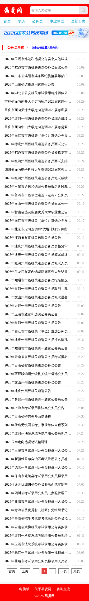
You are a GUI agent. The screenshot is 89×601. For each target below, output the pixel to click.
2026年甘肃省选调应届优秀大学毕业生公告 (36, 212)
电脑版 (24, 589)
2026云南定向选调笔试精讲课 (26, 442)
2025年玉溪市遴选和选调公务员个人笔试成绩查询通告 (44, 59)
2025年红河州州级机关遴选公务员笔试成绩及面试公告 (44, 178)
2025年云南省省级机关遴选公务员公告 (33, 365)
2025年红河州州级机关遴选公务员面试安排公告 (39, 161)
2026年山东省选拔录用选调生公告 (29, 84)
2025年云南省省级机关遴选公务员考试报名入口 (39, 357)
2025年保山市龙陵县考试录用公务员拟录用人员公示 (43, 476)
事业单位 (57, 21)
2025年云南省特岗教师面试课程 (28, 416)
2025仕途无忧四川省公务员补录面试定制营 (36, 484)
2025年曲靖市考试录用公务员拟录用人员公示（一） (43, 561)
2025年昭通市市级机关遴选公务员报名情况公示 (39, 280)
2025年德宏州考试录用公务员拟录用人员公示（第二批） (46, 467)
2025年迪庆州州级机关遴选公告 (28, 391)
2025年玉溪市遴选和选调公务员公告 (31, 314)
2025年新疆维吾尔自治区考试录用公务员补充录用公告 (44, 459)
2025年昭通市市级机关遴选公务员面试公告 (36, 67)
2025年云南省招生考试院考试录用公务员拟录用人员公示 (46, 518)
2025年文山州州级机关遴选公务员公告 (33, 382)
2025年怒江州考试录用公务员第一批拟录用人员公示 (43, 552)
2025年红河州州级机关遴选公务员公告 (33, 323)
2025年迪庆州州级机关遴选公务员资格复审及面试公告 (44, 246)
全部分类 (78, 21)
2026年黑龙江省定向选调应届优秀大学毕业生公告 (41, 272)
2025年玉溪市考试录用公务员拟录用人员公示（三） (43, 450)
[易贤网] (12, 10)
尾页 (76, 571)
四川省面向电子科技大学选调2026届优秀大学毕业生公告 (46, 169)
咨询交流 (63, 589)
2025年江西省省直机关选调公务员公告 (33, 238)
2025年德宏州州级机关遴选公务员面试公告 (36, 144)
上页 (25, 571)
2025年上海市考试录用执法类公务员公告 (34, 408)
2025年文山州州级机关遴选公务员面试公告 (36, 203)
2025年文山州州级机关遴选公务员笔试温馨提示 (39, 297)
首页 (7, 21)
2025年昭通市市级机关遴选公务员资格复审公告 (39, 152)
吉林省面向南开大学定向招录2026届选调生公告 (39, 101)
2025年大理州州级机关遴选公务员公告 (33, 306)
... (36, 571)
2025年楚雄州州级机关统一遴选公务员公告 (36, 399)
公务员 (37, 21)
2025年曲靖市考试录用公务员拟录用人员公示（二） (43, 501)
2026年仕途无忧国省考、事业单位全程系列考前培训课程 (46, 425)
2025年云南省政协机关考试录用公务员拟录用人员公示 (44, 527)
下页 (63, 571)
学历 (21, 21)
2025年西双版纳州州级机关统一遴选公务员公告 (39, 374)
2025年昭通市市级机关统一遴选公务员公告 (36, 348)
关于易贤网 (43, 589)
